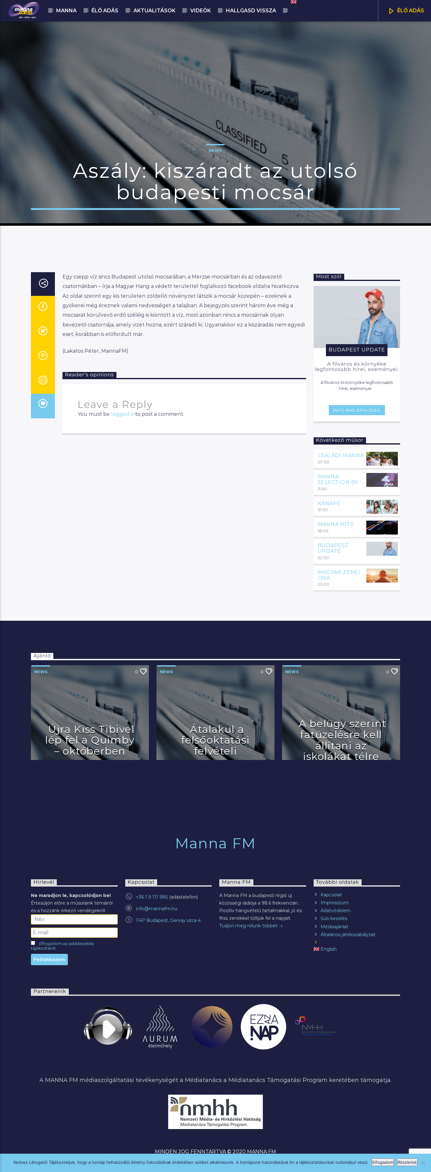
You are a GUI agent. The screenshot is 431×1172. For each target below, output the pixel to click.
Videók (200, 11)
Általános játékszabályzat (348, 934)
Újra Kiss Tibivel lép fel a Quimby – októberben (90, 740)
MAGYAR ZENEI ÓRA (339, 575)
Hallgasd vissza (251, 11)
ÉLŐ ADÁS (410, 11)
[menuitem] (293, 2)
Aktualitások (154, 11)
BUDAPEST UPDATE (333, 548)
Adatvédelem (336, 910)
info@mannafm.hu (156, 909)
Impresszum (335, 903)
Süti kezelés (334, 918)
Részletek (407, 1162)
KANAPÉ (329, 503)
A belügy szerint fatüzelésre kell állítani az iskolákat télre (343, 739)
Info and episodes (356, 410)
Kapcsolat (331, 895)
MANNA (66, 11)
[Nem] (423, 1163)
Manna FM (215, 843)
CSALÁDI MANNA (341, 455)
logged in (123, 414)
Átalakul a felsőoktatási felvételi (215, 740)
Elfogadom (382, 1162)
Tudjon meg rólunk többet (249, 926)
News (215, 150)
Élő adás (105, 11)
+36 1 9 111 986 (152, 897)
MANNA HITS (336, 524)
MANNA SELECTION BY (338, 479)
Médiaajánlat (334, 927)
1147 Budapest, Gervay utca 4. (169, 920)
